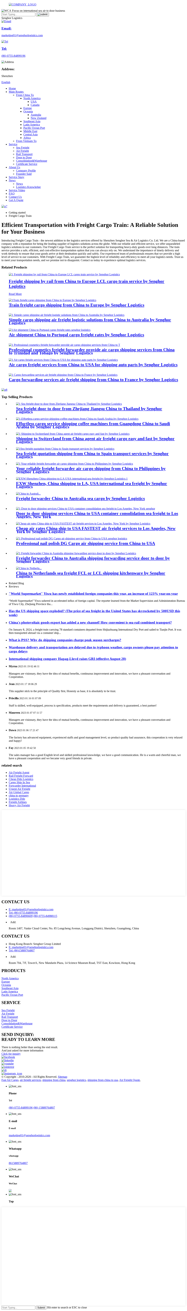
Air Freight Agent (19, 772)
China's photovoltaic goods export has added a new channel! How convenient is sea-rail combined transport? (90, 622)
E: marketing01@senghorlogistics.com (31, 909)
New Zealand (38, 118)
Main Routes (16, 91)
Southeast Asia (31, 121)
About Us (14, 167)
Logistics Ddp (17, 798)
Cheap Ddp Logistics (21, 779)
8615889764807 (18, 1163)
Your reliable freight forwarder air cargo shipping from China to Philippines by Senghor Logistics (91, 470)
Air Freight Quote (129, 1080)
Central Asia (30, 134)
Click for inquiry (11, 1053)
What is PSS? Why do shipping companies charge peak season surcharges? (65, 640)
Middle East (30, 131)
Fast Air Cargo (9, 1080)
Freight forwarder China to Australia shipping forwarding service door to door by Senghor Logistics (93, 560)
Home (12, 88)
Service (13, 144)
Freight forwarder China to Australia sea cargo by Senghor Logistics (80, 498)
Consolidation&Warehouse (31, 160)
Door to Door (24, 157)
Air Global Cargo (19, 792)
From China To (25, 95)
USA (34, 101)
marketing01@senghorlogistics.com (29, 1135)
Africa (27, 137)
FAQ (12, 193)
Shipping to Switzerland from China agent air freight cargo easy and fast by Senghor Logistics (95, 440)
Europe (27, 108)
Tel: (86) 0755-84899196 (23, 912)
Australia (36, 114)
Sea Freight (22, 147)
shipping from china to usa (102, 1080)
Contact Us (15, 196)
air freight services (30, 1080)
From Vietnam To (26, 141)
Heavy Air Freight (19, 805)
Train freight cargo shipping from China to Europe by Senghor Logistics (76, 305)
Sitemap (62, 1076)
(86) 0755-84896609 (21, 915)
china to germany (19, 795)
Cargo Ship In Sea (19, 782)
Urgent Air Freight (19, 788)
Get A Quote (16, 200)
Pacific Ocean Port (34, 127)
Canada (35, 104)
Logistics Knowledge (28, 187)
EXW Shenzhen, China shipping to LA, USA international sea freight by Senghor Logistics (91, 485)
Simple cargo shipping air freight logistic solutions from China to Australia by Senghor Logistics (90, 321)
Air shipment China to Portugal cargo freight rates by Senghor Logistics (76, 334)
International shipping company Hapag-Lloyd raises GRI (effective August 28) (67, 659)
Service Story (16, 177)
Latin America (31, 124)
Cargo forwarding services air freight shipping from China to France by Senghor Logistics (93, 379)
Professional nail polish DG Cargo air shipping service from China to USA (85, 543)
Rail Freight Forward (21, 775)
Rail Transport (24, 154)
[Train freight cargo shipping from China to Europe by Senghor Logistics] (52, 300)
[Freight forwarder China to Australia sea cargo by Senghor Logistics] (28, 493)
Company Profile (26, 170)
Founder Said (24, 173)
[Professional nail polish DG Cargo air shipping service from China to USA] (71, 538)
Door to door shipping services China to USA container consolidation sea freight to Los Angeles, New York (97, 515)
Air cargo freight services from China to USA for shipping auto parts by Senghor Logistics (93, 364)
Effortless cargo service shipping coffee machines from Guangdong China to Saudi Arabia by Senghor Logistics (93, 425)
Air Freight (22, 150)
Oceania (28, 111)
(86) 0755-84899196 (21, 1107)
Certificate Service (26, 164)
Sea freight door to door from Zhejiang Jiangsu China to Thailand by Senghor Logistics (89, 410)
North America (32, 98)
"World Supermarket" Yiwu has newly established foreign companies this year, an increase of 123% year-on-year (93, 594)
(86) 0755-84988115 (45, 915)
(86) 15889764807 (44, 1107)
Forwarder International (22, 785)
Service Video (17, 190)
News (12, 180)
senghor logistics (76, 1080)
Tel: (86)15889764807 (22, 950)
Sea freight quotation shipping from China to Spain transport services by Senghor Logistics (92, 455)
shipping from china (53, 1080)
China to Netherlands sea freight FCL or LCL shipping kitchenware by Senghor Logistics (90, 575)
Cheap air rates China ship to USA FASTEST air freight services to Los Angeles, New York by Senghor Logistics (95, 530)
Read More (15, 293)
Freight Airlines (18, 802)
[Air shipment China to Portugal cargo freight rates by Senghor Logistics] (49, 329)
